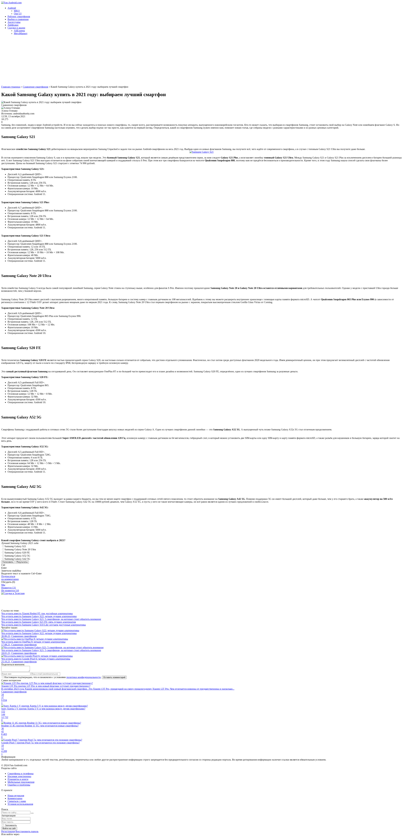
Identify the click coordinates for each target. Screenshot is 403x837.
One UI (17, 13)
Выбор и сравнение (18, 19)
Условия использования (20, 804)
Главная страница (10, 86)
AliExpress (19, 30)
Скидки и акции (16, 27)
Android (12, 8)
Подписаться (10, 578)
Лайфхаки (13, 25)
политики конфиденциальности (83, 677)
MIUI (17, 10)
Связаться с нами (17, 801)
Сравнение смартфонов (35, 86)
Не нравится (10, 590)
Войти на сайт (9, 828)
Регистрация (8, 831)
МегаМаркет (20, 33)
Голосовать (8, 562)
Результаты (22, 562)
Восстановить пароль (26, 831)
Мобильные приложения (21, 782)
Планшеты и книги (18, 779)
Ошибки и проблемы (19, 784)
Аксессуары (14, 22)
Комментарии (15, 798)
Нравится (8, 587)
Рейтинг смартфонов (19, 16)
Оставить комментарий (114, 677)
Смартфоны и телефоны (21, 773)
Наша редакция (16, 795)
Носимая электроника (19, 776)
